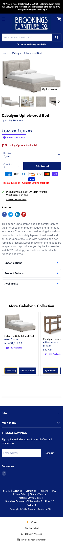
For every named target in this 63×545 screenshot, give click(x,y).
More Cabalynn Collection (31, 306)
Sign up (50, 452)
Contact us (31, 490)
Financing (43, 490)
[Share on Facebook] (4, 214)
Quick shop (11, 370)
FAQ (54, 490)
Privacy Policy (20, 494)
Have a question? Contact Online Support (25, 182)
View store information (16, 199)
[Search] (56, 37)
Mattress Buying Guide (30, 497)
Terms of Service (38, 494)
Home (5, 53)
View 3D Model (15, 137)
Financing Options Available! (20, 145)
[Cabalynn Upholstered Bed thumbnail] (10, 101)
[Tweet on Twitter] (10, 214)
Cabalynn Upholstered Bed (19, 335)
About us (17, 490)
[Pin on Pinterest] (23, 214)
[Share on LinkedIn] (17, 214)
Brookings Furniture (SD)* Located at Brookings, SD (29, 501)
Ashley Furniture (14, 120)
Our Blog (31, 504)
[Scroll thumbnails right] (58, 101)
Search (6, 490)
